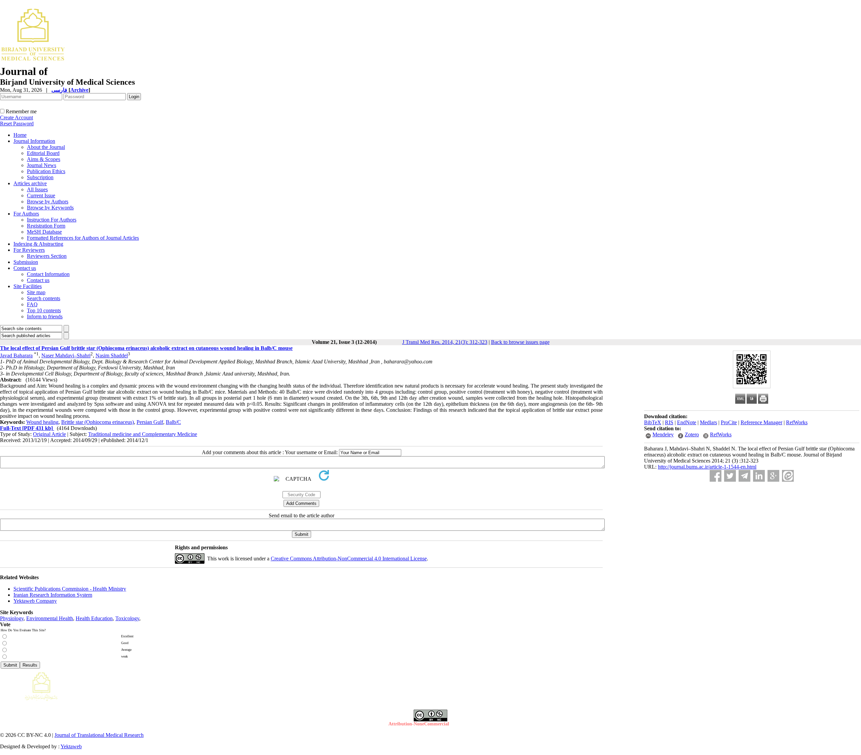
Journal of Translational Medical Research (99, 735)
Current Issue (41, 195)
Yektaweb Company (35, 601)
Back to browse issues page (520, 342)
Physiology (12, 618)
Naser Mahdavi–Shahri (65, 355)
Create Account (16, 117)
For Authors (26, 213)
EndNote (686, 422)
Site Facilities (27, 286)
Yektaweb (71, 746)
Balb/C (173, 422)
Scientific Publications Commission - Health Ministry (69, 589)
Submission (25, 262)
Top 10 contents (44, 310)
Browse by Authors (47, 201)
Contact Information (48, 274)
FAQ (32, 304)
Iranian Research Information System (52, 595)
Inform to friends (45, 316)
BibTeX (652, 422)
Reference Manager (761, 422)
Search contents (43, 298)
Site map (36, 292)
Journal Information (34, 141)
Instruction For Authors (51, 220)
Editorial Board (43, 153)
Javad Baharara (16, 355)
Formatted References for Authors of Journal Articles (83, 238)
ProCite (729, 422)
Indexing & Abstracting (38, 244)
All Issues (37, 189)
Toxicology (127, 618)
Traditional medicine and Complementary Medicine (142, 434)
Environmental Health (49, 618)
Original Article (49, 434)
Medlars (708, 422)
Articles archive (30, 183)
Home (20, 135)
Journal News (41, 165)
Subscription (40, 177)
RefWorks (797, 422)
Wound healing (42, 422)
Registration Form (46, 226)
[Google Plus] (773, 476)
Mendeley (663, 434)
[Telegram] (744, 476)
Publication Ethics (46, 171)
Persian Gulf (150, 422)
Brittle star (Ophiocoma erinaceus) (97, 422)
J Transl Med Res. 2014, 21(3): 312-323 (444, 342)
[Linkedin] (759, 476)
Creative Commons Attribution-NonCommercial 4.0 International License (349, 558)
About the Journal (46, 147)
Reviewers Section (47, 256)
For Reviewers (29, 250)
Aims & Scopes (43, 159)
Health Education (94, 618)
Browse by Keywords (50, 207)
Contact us (24, 268)
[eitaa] (788, 476)
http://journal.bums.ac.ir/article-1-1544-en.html (707, 467)
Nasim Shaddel (112, 355)
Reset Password (17, 123)
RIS (669, 422)
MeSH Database (44, 232)
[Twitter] (730, 476)
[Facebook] (715, 476)
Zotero (692, 434)
